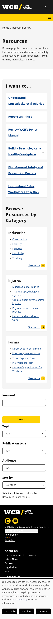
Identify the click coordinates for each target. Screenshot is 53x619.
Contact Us (12, 576)
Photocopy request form (26, 353)
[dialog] (26, 598)
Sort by (7, 478)
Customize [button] (10, 611)
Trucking (17, 258)
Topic (6, 426)
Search (8, 571)
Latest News (11, 559)
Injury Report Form (22, 362)
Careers (9, 563)
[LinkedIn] (8, 521)
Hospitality (18, 253)
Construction (19, 239)
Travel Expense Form (23, 358)
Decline (26, 611)
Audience (9, 460)
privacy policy (19, 599)
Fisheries (17, 248)
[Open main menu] (49, 17)
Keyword (8, 395)
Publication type (14, 443)
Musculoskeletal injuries (25, 286)
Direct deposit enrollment (26, 348)
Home (5, 27)
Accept (43, 611)
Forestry (17, 244)
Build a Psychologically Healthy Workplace (24, 151)
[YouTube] (15, 521)
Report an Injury (20, 117)
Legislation (11, 567)
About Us (11, 550)
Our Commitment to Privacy (20, 555)
